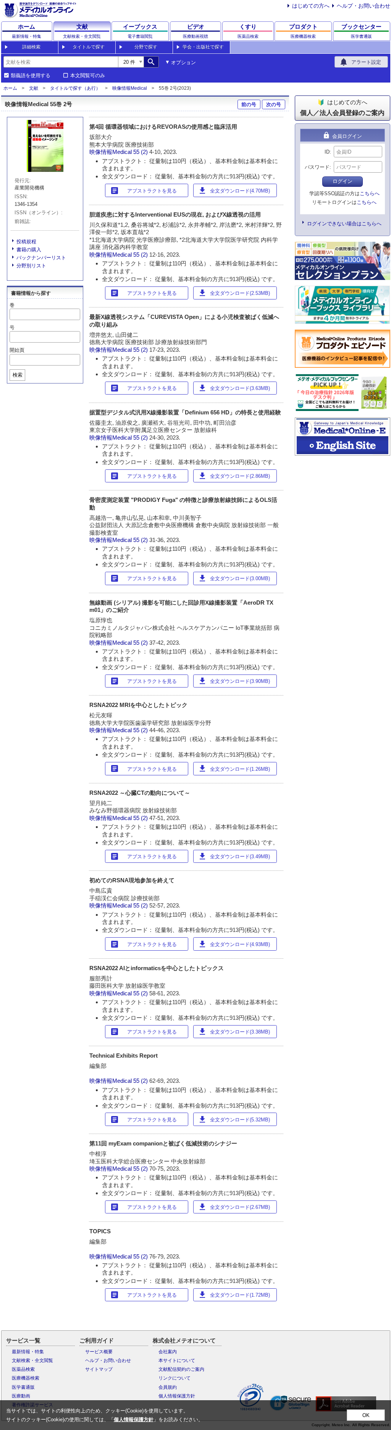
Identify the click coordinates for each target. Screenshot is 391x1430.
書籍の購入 (28, 249)
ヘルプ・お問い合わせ (363, 6)
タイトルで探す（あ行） (75, 88)
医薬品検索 (23, 1369)
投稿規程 (26, 241)
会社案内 (167, 1351)
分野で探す (145, 47)
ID (327, 152)
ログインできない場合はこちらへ (344, 223)
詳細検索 (31, 47)
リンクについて (174, 1378)
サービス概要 (99, 1351)
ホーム (10, 88)
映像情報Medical (129, 88)
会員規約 (167, 1387)
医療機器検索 (25, 1378)
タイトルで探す (89, 47)
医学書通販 (23, 1387)
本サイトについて (176, 1360)
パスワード (317, 167)
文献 (33, 88)
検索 (18, 375)
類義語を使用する (30, 75)
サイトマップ (99, 1369)
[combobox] (60, 62)
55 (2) (141, 152)
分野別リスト (31, 266)
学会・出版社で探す (203, 47)
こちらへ (370, 193)
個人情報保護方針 (176, 1396)
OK (366, 1415)
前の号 (248, 104)
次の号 (273, 104)
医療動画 (21, 1396)
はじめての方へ (311, 6)
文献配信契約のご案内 (181, 1369)
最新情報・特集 (28, 1351)
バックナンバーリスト (41, 257)
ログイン (342, 181)
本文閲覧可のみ (87, 75)
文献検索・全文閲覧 (32, 1360)
